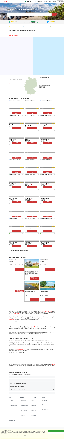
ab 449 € (47, 142)
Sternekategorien (34, 415)
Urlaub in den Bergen (13, 325)
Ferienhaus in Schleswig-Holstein (15, 313)
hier (27, 435)
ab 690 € (47, 216)
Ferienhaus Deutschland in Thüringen (20, 349)
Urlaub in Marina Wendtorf (24, 405)
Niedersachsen (11, 85)
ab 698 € (32, 216)
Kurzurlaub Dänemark (23, 400)
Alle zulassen (56, 430)
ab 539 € (47, 113)
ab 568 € (47, 172)
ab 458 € (32, 113)
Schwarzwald (33, 326)
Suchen (46, 1)
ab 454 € (32, 157)
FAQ (32, 402)
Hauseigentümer (60, 1)
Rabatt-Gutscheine (12, 407)
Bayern (10, 83)
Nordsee (31, 253)
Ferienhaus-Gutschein (12, 402)
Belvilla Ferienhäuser (23, 415)
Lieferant (33, 413)
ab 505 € (32, 172)
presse (33, 407)
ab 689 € (16, 142)
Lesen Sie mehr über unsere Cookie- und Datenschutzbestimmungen (9, 435)
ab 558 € (16, 113)
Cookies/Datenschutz (34, 410)
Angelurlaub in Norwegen (24, 410)
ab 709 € (47, 201)
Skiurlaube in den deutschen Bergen (47, 311)
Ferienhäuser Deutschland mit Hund (42, 354)
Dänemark (18, 88)
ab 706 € (16, 157)
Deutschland (14, 88)
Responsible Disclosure (46, 409)
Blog (21, 412)
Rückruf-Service (45, 400)
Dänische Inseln (23, 407)
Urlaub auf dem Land (44, 324)
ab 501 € (32, 201)
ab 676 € (47, 157)
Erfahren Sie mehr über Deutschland (13, 35)
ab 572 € (16, 216)
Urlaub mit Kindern (23, 402)
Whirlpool (53, 364)
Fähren (33, 400)
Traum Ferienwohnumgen (24, 413)
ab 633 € (16, 231)
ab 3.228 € (32, 142)
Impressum (33, 412)
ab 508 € (32, 231)
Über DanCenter (34, 405)
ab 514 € (16, 201)
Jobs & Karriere (45, 402)
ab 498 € (16, 172)
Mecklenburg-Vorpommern (12, 84)
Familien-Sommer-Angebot (13, 405)
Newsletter (54, 1)
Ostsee (40, 253)
